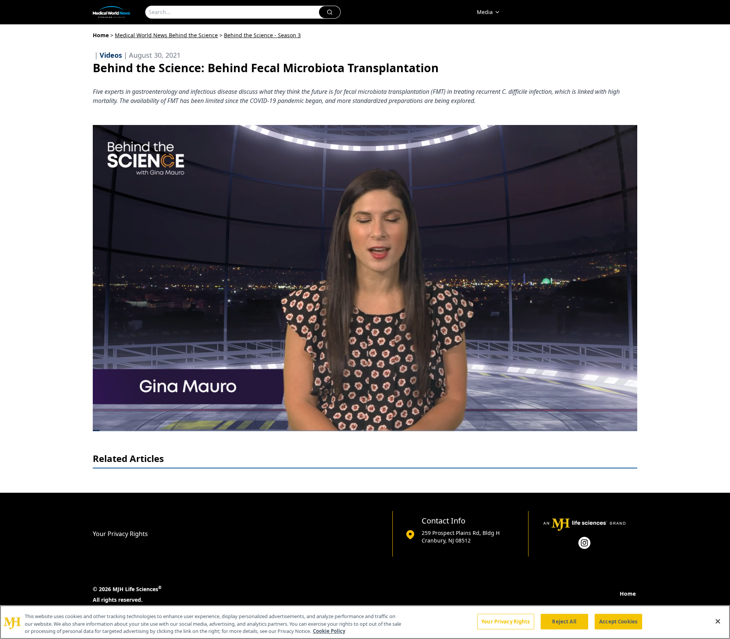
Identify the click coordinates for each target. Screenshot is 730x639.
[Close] (717, 621)
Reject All (564, 621)
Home (101, 35)
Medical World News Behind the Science (166, 35)
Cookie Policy (329, 631)
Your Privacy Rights (120, 534)
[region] (365, 622)
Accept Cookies (618, 621)
